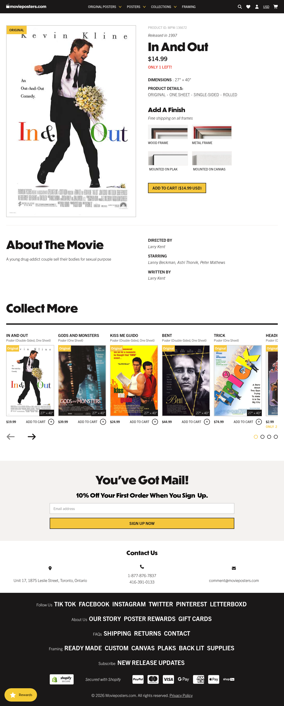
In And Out (17, 335)
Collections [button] (161, 7)
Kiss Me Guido (124, 335)
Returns (147, 633)
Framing (189, 7)
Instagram (129, 604)
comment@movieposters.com (234, 580)
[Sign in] (257, 7)
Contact (177, 633)
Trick (219, 335)
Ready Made (83, 648)
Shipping (117, 633)
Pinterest (191, 604)
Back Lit (191, 648)
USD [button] (266, 7)
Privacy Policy (181, 695)
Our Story (105, 618)
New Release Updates (151, 662)
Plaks (167, 648)
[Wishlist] (248, 7)
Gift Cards (195, 618)
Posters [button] (133, 7)
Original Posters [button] (102, 7)
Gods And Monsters (78, 335)
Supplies (220, 648)
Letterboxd (228, 604)
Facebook (94, 604)
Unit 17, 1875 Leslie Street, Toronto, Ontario (50, 580)
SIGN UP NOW (142, 523)
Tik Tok (65, 604)
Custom (116, 648)
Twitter (161, 604)
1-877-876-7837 (142, 575)
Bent (167, 335)
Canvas (143, 648)
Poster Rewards (150, 618)
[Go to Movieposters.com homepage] (26, 6)
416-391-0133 (142, 581)
